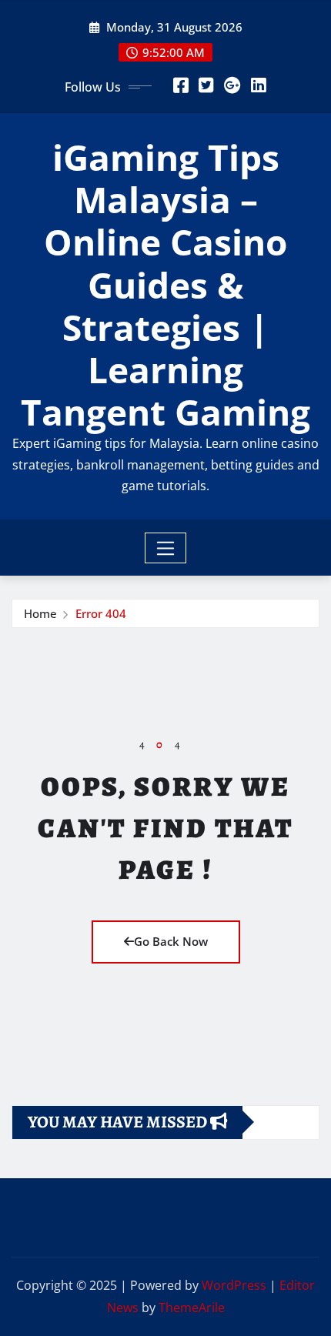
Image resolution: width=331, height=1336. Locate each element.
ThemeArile (192, 1307)
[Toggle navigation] (166, 548)
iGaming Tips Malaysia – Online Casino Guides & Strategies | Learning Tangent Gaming (165, 284)
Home (40, 613)
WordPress (234, 1285)
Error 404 (100, 613)
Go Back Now (171, 941)
